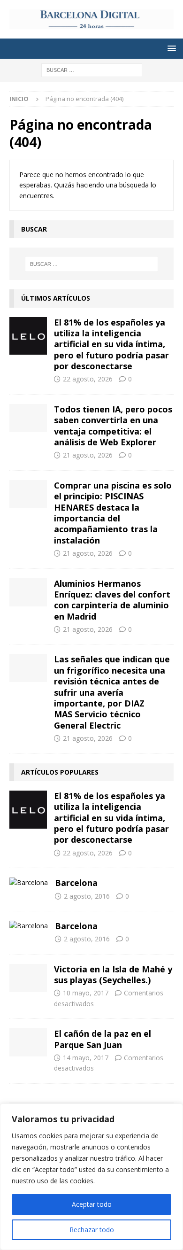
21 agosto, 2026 (88, 454)
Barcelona (76, 882)
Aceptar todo (92, 1204)
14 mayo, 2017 (85, 1057)
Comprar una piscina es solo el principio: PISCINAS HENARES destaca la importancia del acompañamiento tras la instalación (113, 513)
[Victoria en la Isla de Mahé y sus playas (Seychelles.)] (28, 978)
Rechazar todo (91, 1229)
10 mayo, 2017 (85, 992)
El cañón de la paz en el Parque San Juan (102, 1039)
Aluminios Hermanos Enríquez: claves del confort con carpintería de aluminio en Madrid (112, 600)
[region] (91, 1176)
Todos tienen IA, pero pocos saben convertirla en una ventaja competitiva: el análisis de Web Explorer (113, 426)
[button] (170, 48)
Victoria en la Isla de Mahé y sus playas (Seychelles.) (113, 974)
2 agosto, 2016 (87, 896)
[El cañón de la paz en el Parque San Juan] (28, 1042)
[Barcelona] (28, 882)
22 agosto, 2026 (88, 378)
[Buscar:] (91, 69)
